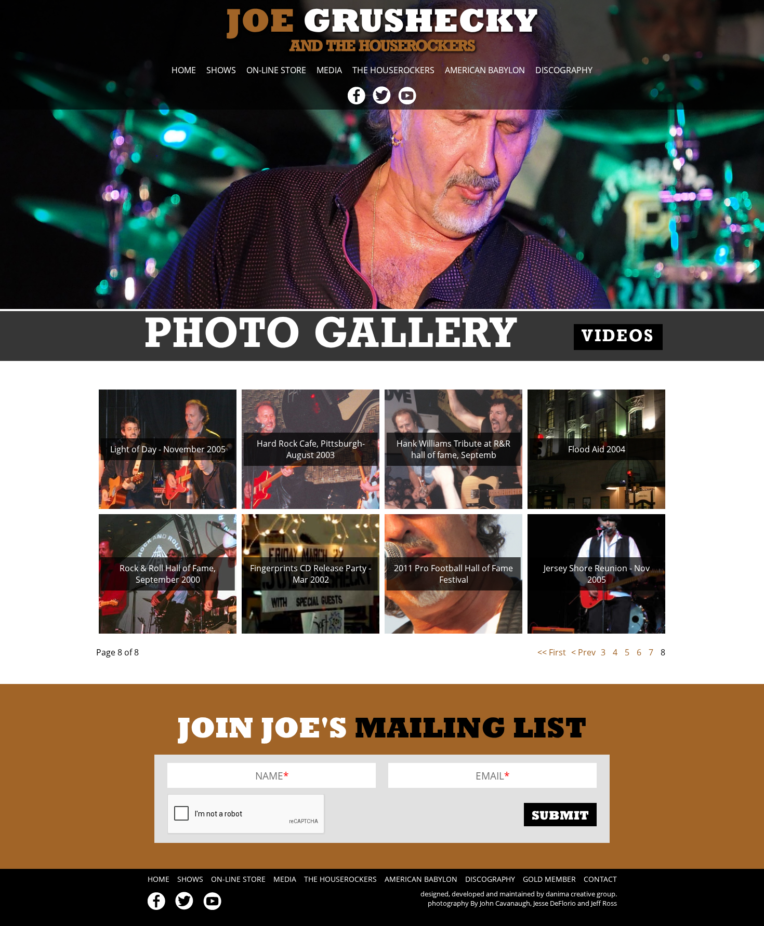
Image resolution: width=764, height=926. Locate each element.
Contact (600, 879)
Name (269, 776)
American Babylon (485, 70)
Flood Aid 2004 (596, 449)
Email (490, 776)
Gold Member (549, 879)
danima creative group (580, 893)
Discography (563, 70)
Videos (618, 337)
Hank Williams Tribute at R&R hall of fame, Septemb (453, 449)
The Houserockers (393, 70)
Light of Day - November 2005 (168, 449)
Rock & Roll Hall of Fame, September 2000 (168, 573)
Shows (221, 70)
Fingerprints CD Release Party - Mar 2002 (310, 573)
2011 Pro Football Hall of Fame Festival (453, 573)
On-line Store (276, 70)
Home (184, 70)
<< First (551, 652)
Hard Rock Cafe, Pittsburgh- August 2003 (311, 449)
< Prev (583, 652)
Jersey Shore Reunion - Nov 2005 (597, 573)
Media (329, 70)
